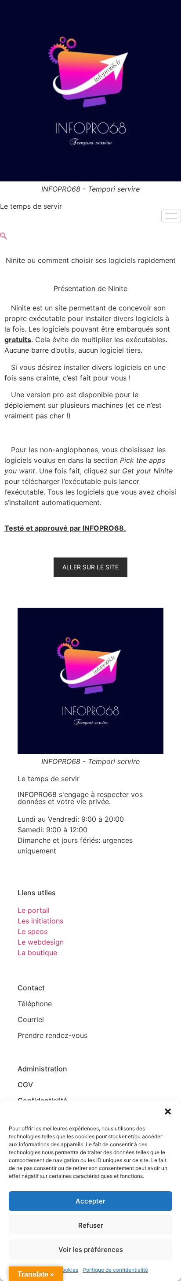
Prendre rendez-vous (52, 1035)
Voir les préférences (90, 1249)
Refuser (90, 1225)
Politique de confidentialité (115, 1269)
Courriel (31, 1019)
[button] (167, 1111)
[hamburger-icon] (171, 216)
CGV (25, 1084)
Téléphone (35, 1003)
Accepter (90, 1201)
